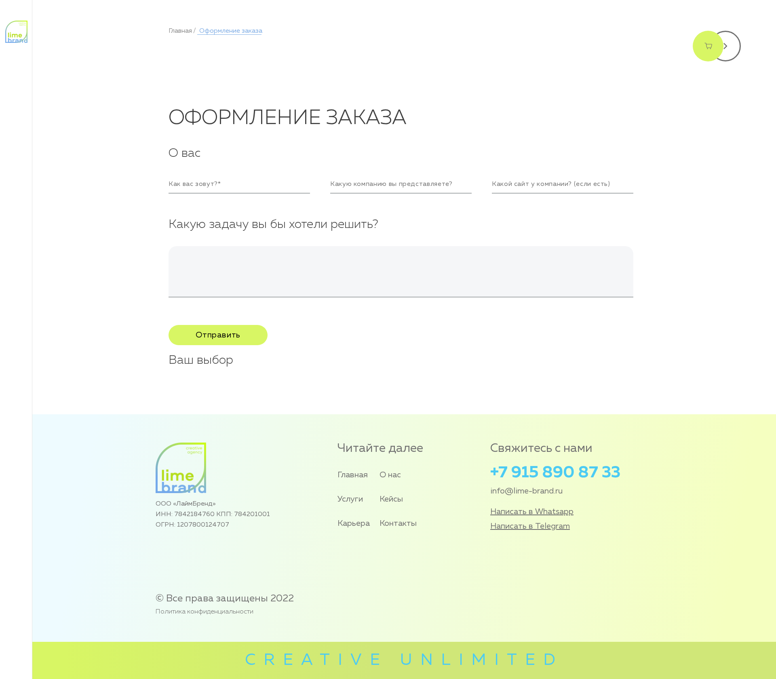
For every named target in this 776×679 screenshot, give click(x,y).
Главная (180, 31)
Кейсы (391, 499)
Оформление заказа (230, 31)
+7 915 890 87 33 (555, 473)
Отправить (218, 335)
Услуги (350, 499)
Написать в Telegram (530, 526)
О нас (390, 475)
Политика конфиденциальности (204, 612)
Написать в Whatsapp (532, 512)
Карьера (353, 523)
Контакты (398, 523)
